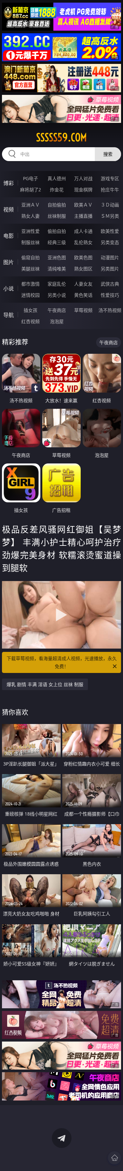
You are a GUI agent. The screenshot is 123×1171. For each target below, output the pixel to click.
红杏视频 (30, 321)
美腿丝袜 (30, 268)
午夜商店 (57, 310)
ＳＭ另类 (110, 216)
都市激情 (30, 284)
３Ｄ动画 (110, 205)
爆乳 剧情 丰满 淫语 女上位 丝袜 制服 (45, 684)
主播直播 (83, 216)
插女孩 (30, 310)
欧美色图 (83, 257)
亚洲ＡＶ (30, 205)
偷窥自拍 (30, 257)
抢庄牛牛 (110, 189)
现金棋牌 (83, 189)
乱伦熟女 (83, 242)
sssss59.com (61, 137)
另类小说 (57, 295)
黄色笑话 (83, 295)
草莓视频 (83, 310)
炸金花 (57, 189)
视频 (8, 209)
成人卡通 (83, 231)
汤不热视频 (109, 310)
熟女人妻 (30, 216)
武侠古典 (110, 284)
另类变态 (110, 242)
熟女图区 (83, 268)
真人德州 (57, 178)
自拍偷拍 (57, 205)
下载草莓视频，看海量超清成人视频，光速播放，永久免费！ (62, 662)
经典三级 (57, 242)
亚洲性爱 (30, 231)
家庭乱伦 (57, 284)
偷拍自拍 (57, 231)
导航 (8, 315)
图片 (8, 262)
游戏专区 (110, 178)
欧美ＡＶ (83, 205)
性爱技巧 (110, 295)
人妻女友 (83, 284)
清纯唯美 (57, 268)
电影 (8, 235)
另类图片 (110, 268)
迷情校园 (30, 295)
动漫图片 (110, 257)
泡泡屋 (57, 321)
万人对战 (83, 178)
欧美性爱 (110, 231)
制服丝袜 (30, 242)
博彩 (8, 183)
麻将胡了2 (30, 189)
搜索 (108, 154)
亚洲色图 (57, 257)
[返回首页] (114, 1157)
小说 (8, 288)
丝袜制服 (57, 216)
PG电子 (30, 178)
